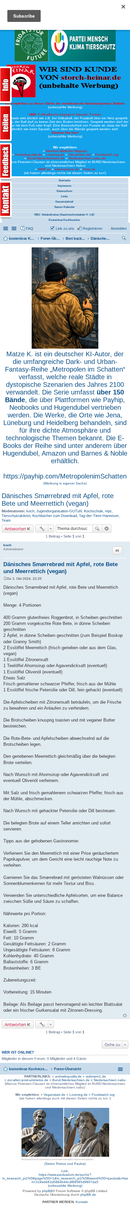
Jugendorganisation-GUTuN (59, 511)
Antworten (15, 529)
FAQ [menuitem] (29, 228)
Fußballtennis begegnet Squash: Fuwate (65, 114)
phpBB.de (88, 1194)
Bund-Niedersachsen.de (46, 158)
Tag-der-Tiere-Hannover (99, 516)
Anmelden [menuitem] (119, 228)
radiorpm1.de (96, 1076)
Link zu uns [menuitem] (65, 228)
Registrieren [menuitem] (92, 228)
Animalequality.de (28, 154)
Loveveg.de (55, 154)
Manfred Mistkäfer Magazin (66, 151)
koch (30, 511)
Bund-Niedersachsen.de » (73, 1080)
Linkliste (15, 228)
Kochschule (93, 511)
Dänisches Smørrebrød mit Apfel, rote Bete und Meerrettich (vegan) (58, 499)
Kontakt (82, 1202)
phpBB (47, 1191)
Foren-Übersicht (67, 1069)
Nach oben (125, 1015)
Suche (97, 529)
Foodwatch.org (106, 154)
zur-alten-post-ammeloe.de (27, 1080)
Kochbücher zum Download (54, 516)
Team (6, 520)
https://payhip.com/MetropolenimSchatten (65, 476)
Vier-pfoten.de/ (79, 154)
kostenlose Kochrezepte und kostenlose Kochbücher (29, 1069)
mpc (108, 511)
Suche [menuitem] (125, 239)
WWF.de (44, 169)
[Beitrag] (5, 578)
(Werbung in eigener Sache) (65, 483)
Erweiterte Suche (106, 529)
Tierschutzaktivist (16, 516)
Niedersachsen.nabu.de (87, 158)
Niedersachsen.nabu (110, 1080)
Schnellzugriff (6, 228)
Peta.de (89, 169)
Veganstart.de (54, 1094)
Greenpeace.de (67, 169)
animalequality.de (68, 1076)
